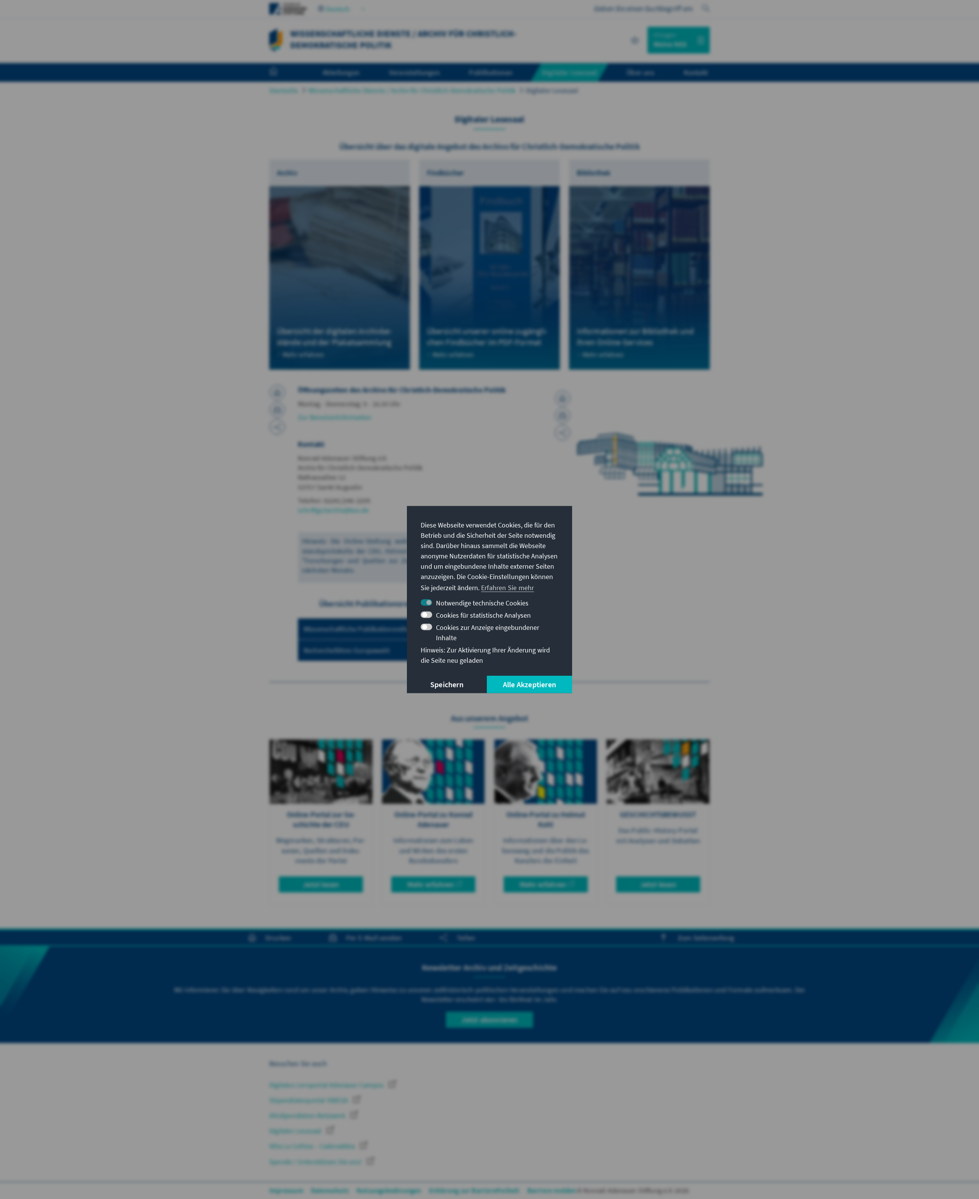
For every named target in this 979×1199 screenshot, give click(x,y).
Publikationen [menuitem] (490, 72)
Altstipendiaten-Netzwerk (308, 1115)
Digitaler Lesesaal (552, 90)
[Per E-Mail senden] (277, 409)
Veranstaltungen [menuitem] (414, 72)
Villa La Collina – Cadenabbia (312, 1146)
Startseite (283, 90)
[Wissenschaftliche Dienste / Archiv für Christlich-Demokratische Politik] (275, 39)
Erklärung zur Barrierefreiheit (474, 1190)
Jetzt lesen (321, 884)
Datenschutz (330, 1190)
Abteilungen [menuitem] (340, 72)
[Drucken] (277, 392)
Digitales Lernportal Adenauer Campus (327, 1085)
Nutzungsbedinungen (388, 1190)
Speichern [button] (446, 684)
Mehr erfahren (430, 884)
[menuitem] (281, 72)
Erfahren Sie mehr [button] (507, 587)
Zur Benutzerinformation (335, 417)
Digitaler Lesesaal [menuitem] (569, 72)
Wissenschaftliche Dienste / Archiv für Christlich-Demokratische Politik (412, 90)
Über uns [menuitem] (640, 72)
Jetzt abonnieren (489, 1019)
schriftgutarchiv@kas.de (333, 510)
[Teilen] (277, 427)
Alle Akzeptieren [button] (529, 684)
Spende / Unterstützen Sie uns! (316, 1161)
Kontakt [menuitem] (696, 72)
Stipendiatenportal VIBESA (309, 1100)
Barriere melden (552, 1190)
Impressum (286, 1190)
